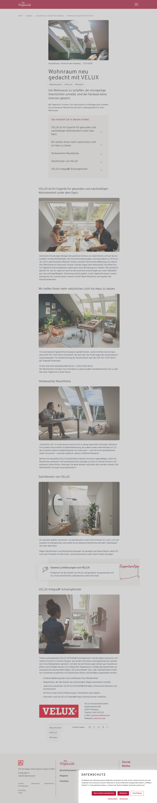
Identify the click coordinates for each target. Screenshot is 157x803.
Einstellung (137, 793)
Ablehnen (123, 793)
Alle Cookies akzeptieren (104, 793)
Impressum (123, 799)
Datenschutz (113, 799)
